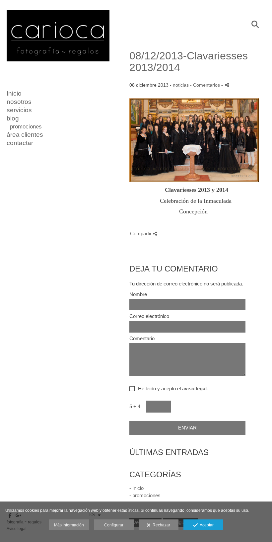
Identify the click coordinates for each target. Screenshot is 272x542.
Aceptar (206, 525)
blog (13, 118)
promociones (26, 126)
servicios (19, 110)
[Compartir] (227, 84)
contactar (20, 142)
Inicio (14, 93)
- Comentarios (205, 85)
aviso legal (194, 388)
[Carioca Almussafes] (58, 64)
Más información (69, 525)
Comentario (142, 338)
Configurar (113, 525)
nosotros (19, 101)
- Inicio (136, 488)
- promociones (145, 495)
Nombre (138, 294)
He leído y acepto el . (171, 388)
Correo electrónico (149, 316)
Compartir (141, 233)
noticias (181, 85)
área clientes (25, 134)
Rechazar (160, 525)
